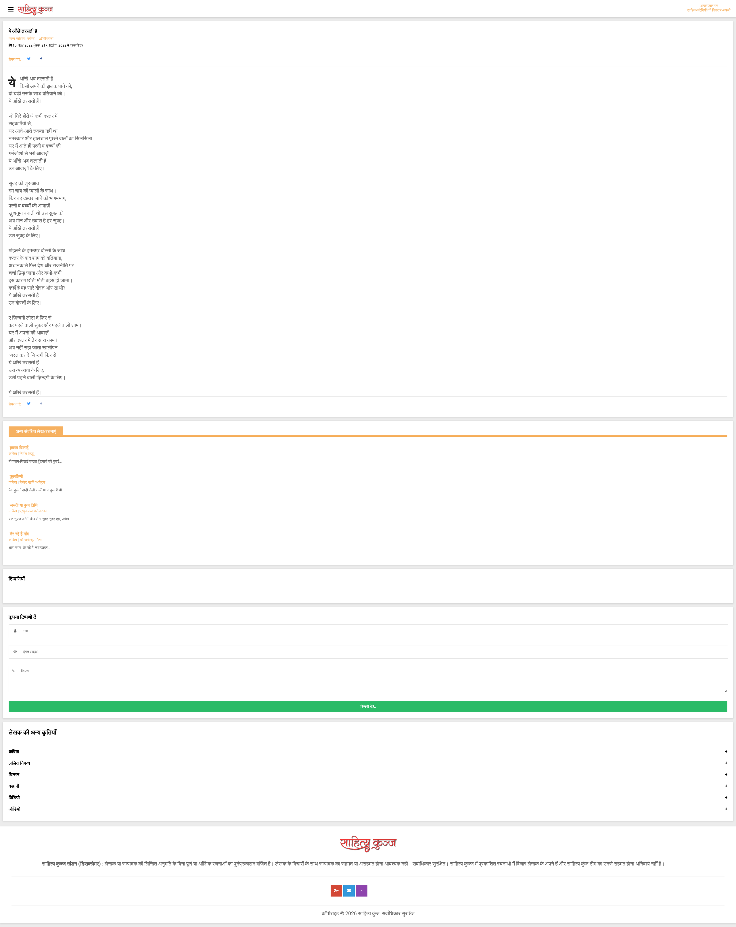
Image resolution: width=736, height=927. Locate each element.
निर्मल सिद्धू (27, 453)
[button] (28, 59)
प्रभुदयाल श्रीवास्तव (33, 511)
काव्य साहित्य (17, 38)
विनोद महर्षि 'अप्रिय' (33, 482)
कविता (31, 38)
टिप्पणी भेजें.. (368, 707)
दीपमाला (48, 38)
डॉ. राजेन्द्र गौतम (31, 540)
